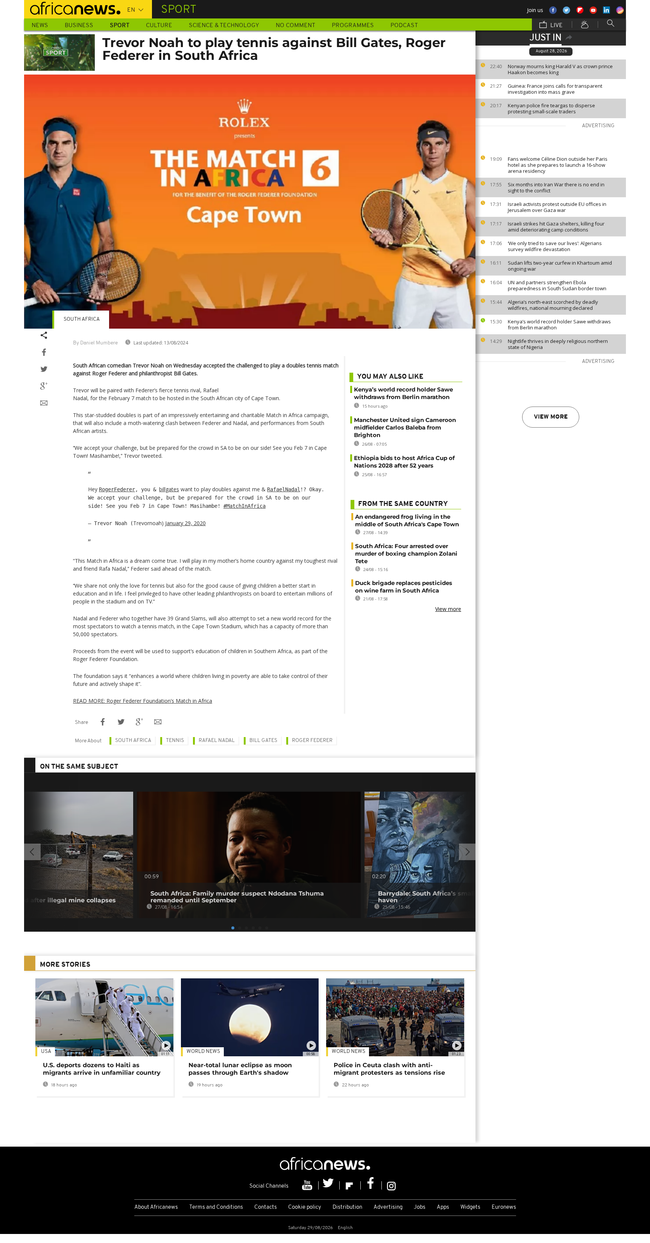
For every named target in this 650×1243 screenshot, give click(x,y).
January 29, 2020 (185, 523)
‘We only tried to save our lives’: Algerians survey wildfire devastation (555, 246)
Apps (443, 1207)
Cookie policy (304, 1207)
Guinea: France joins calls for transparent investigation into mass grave (555, 89)
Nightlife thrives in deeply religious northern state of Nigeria (558, 344)
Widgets (470, 1207)
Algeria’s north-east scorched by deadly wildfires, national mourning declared (553, 305)
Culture (159, 26)
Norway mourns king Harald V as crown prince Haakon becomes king (560, 69)
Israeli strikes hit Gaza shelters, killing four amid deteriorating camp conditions (556, 227)
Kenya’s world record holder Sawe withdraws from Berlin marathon (559, 324)
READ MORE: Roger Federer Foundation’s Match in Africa (142, 700)
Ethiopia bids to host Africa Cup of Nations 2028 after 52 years (404, 461)
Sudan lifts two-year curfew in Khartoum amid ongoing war (560, 266)
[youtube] (308, 1185)
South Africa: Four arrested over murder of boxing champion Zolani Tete (406, 553)
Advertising (388, 1207)
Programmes (353, 26)
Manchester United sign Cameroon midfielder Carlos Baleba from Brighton (405, 427)
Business (79, 26)
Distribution (347, 1207)
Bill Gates (263, 740)
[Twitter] (329, 1185)
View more (551, 417)
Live (556, 26)
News (40, 26)
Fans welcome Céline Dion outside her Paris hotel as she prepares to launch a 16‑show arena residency (557, 165)
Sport (119, 26)
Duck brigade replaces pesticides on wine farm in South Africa (403, 586)
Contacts (265, 1207)
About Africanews (156, 1207)
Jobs (419, 1207)
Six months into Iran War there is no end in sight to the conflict (556, 187)
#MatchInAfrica (244, 506)
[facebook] (371, 1185)
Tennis (175, 740)
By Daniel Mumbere (95, 343)
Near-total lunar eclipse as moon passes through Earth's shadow (240, 1069)
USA (46, 1051)
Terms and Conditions (216, 1207)
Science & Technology (224, 26)
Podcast (404, 26)
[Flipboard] (350, 1185)
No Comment (295, 26)
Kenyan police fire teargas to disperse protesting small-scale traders (551, 108)
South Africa (82, 319)
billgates (169, 489)
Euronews (504, 1207)
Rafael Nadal (217, 740)
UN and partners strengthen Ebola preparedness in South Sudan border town (557, 285)
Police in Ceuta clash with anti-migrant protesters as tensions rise (389, 1069)
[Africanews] (72, 7)
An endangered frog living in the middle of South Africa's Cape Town (407, 520)
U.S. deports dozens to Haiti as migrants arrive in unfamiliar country (102, 1069)
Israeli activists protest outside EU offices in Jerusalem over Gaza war (557, 207)
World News (203, 1051)
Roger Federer (312, 740)
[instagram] (391, 1185)
